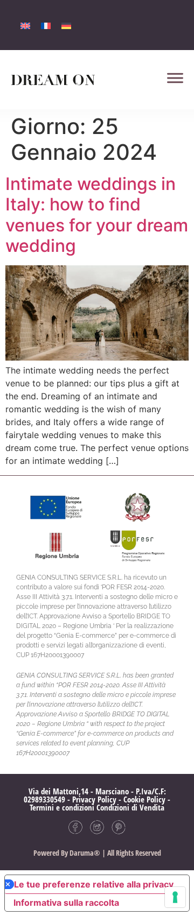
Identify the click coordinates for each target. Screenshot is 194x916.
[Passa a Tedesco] (66, 25)
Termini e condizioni (62, 807)
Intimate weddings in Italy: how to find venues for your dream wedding (96, 214)
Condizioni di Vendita (130, 807)
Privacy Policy (94, 799)
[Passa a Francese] (46, 25)
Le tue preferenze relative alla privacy (94, 884)
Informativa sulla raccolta (66, 902)
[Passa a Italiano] (25, 25)
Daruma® (84, 853)
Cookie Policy (144, 799)
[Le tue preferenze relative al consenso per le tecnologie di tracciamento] (175, 897)
